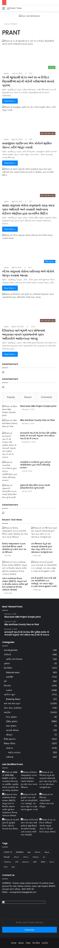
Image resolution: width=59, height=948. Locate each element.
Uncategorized (10, 650)
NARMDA (19, 852)
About (21, 943)
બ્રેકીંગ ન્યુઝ (9, 694)
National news (12, 672)
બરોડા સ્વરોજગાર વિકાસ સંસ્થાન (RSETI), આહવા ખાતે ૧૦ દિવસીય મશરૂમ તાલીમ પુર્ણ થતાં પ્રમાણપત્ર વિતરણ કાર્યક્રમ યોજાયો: (15, 584)
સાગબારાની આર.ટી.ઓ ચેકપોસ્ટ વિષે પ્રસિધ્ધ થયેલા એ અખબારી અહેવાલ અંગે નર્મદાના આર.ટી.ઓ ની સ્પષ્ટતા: (38, 435)
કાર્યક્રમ (35, 857)
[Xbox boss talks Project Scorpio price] (10, 411)
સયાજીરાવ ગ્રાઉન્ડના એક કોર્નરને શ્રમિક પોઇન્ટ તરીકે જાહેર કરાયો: (27, 145)
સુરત (13, 867)
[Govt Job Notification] (29, 16)
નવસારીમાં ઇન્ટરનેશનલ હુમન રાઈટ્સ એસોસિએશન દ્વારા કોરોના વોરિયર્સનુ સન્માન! (35, 465)
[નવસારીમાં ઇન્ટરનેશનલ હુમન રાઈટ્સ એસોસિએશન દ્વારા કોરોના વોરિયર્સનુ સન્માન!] (10, 471)
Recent (28, 397)
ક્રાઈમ (9, 690)
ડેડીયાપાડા (7, 862)
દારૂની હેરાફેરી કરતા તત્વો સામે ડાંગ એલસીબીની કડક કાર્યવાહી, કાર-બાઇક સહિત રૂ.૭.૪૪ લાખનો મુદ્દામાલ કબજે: (44, 582)
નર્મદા (35, 862)
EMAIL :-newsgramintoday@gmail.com (19, 892)
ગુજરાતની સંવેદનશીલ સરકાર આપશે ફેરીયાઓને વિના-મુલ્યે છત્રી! (35, 486)
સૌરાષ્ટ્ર (9, 734)
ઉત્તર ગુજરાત (11, 717)
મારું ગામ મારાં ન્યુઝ (12, 703)
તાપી (16, 862)
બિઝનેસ (7, 685)
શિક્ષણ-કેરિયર (9, 743)
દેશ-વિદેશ (8, 668)
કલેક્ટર (25, 857)
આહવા (46, 852)
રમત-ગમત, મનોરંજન (12, 708)
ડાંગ (44, 857)
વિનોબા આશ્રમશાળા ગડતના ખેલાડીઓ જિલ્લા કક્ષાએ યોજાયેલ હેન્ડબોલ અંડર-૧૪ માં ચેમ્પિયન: (14, 548)
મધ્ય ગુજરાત (11, 726)
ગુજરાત (7, 663)
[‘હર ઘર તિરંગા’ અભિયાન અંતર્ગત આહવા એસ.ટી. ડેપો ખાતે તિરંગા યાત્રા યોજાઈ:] (48, 825)
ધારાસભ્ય (25, 862)
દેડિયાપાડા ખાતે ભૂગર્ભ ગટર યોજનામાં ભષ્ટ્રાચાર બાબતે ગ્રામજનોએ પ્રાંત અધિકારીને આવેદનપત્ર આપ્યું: (23, 334)
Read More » (10, 101)
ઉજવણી (6, 857)
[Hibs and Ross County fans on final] (10, 424)
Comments (46, 397)
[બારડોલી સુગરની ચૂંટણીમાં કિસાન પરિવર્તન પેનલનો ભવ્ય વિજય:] (11, 824)
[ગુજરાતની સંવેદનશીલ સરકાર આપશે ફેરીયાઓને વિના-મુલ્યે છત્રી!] (10, 491)
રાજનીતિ (9, 677)
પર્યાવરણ (9, 757)
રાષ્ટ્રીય (7, 712)
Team (28, 943)
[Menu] (3, 9)
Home (6, 24)
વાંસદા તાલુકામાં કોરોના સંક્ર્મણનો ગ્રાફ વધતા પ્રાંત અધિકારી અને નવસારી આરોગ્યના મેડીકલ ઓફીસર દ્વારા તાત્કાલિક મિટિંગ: (28, 209)
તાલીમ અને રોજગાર (14, 659)
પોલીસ (43, 862)
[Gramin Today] (14, 8)
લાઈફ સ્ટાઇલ (14, 752)
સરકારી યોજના (12, 730)
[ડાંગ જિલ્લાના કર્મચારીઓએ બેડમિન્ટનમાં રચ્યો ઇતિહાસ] (48, 800)
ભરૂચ (51, 862)
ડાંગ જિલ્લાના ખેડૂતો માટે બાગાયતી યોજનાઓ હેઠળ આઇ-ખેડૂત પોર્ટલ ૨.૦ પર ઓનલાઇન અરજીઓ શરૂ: (42, 548)
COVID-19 (8, 852)
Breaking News (13, 699)
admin (6, 73)
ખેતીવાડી (7, 654)
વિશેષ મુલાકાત (9, 739)
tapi (29, 852)
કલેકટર (16, 857)
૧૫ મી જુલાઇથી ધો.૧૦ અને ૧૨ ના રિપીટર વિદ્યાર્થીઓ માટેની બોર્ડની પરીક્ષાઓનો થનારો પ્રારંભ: (28, 81)
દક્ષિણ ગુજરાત (11, 721)
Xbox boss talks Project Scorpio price (38, 406)
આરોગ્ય (9, 748)
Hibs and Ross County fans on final (37, 420)
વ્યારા (6, 867)
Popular (11, 397)
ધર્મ (5, 681)
